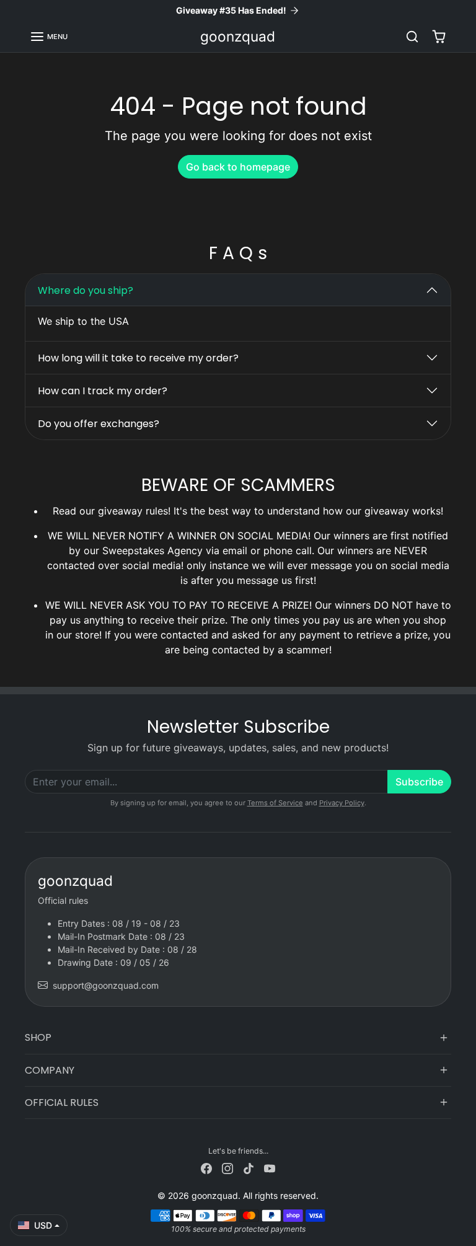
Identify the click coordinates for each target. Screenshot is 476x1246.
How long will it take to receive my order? (138, 358)
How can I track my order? (102, 391)
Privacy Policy (341, 802)
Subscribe (419, 781)
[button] (48, 36)
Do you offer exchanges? (98, 424)
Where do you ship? (85, 290)
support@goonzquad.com (106, 985)
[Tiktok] (248, 1166)
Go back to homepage (238, 167)
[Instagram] (227, 1166)
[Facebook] (206, 1166)
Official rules (63, 900)
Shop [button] (38, 1037)
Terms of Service (275, 802)
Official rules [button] (62, 1102)
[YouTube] (269, 1166)
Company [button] (49, 1070)
